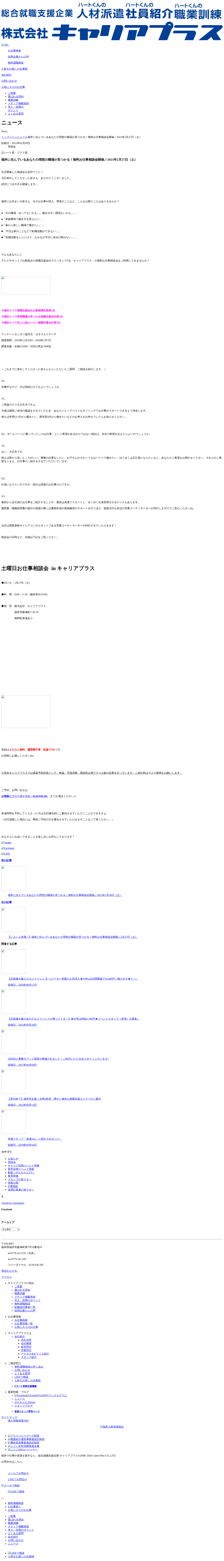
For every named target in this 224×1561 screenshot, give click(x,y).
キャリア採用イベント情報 (23, 1165)
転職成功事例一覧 (24, 1307)
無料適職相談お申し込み (28, 1366)
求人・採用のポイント (27, 1300)
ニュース (22, 137)
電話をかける (9, 1271)
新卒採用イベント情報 (21, 1169)
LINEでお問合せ (17, 1479)
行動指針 (13, 1186)
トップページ (9, 137)
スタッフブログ (23, 1405)
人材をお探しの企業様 (14, 68)
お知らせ (13, 1158)
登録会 (12, 1162)
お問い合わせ (9, 81)
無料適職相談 (16, 62)
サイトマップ (9, 1417)
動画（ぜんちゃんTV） (21, 1172)
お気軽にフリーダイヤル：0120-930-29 (23, 796)
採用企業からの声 (18, 56)
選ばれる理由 (16, 96)
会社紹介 (6, 74)
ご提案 (12, 93)
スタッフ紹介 (29, 1357)
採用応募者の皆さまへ (21, 1189)
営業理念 (26, 1350)
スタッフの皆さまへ (19, 1179)
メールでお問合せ (18, 1473)
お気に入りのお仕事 (13, 87)
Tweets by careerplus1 (12, 1203)
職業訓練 (13, 100)
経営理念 (26, 1346)
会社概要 (26, 1343)
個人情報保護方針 (18, 1420)
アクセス (6, 1277)
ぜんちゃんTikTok (24, 1402)
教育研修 (13, 1176)
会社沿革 (26, 1340)
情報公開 (13, 1182)
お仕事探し (14, 1506)
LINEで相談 (21, 1377)
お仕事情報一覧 (23, 1323)
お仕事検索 (14, 50)
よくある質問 (16, 113)
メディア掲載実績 (18, 103)
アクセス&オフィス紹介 (35, 1353)
